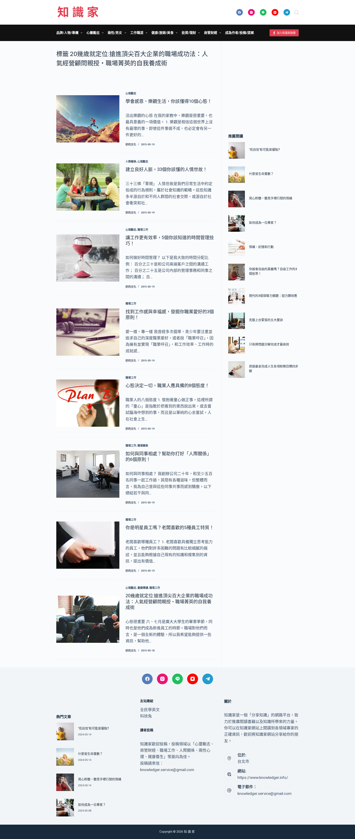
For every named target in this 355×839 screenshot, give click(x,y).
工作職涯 (136, 33)
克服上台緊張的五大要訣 (266, 320)
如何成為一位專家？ (263, 223)
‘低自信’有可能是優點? (264, 149)
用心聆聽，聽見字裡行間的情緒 (270, 198)
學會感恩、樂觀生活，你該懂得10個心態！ (169, 101)
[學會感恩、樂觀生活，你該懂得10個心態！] (87, 118)
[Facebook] (239, 12)
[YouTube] (275, 12)
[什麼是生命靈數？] (236, 174)
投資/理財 (189, 33)
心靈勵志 (93, 33)
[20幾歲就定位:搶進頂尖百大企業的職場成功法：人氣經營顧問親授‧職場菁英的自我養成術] (87, 619)
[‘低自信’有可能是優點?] (236, 150)
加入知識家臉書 (286, 32)
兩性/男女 (115, 33)
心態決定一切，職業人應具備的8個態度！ (167, 385)
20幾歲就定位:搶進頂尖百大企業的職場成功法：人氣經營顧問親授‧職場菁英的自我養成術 (169, 601)
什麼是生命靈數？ (261, 174)
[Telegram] (287, 12)
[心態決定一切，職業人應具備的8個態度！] (87, 403)
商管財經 (210, 33)
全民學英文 (150, 709)
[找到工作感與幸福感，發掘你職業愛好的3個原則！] (87, 332)
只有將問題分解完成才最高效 (269, 344)
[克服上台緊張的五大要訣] (236, 321)
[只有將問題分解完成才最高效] (236, 345)
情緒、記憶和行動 (261, 247)
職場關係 (142, 445)
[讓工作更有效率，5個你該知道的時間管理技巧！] (87, 258)
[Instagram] (251, 12)
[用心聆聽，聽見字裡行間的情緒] (236, 199)
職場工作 (142, 229)
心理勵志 (131, 93)
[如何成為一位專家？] (236, 223)
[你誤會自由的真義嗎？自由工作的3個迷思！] (236, 272)
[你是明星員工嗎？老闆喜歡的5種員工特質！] (87, 545)
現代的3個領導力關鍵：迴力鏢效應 (273, 296)
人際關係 (131, 161)
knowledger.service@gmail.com (264, 793)
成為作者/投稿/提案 (239, 33)
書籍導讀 (142, 587)
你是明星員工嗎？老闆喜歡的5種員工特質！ (170, 527)
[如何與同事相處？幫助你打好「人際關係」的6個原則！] (87, 474)
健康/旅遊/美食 (162, 33)
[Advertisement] (263, 81)
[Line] (263, 12)
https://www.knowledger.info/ (262, 777)
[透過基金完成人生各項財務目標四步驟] (236, 369)
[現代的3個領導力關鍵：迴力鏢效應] (236, 296)
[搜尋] (296, 12)
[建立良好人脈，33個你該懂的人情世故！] (87, 187)
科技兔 (146, 716)
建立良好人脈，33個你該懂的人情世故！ (166, 169)
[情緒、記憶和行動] (236, 248)
